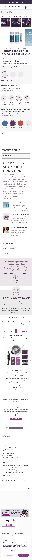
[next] (30, 369)
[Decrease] (7, 134)
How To (6, 253)
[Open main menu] (2, 7)
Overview (7, 156)
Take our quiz (6, 88)
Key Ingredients (9, 243)
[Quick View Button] (17, 355)
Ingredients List (9, 248)
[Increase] (14, 134)
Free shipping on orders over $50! (16, 2)
